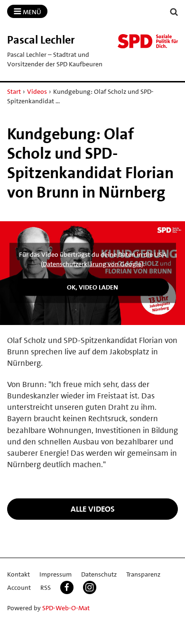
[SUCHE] (174, 12)
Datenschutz (99, 574)
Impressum (55, 574)
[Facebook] (67, 587)
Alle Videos (93, 509)
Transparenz (143, 574)
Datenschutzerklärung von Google (92, 264)
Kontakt (18, 574)
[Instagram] (89, 587)
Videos (37, 91)
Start (14, 91)
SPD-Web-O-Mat (66, 608)
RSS (45, 587)
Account (19, 587)
